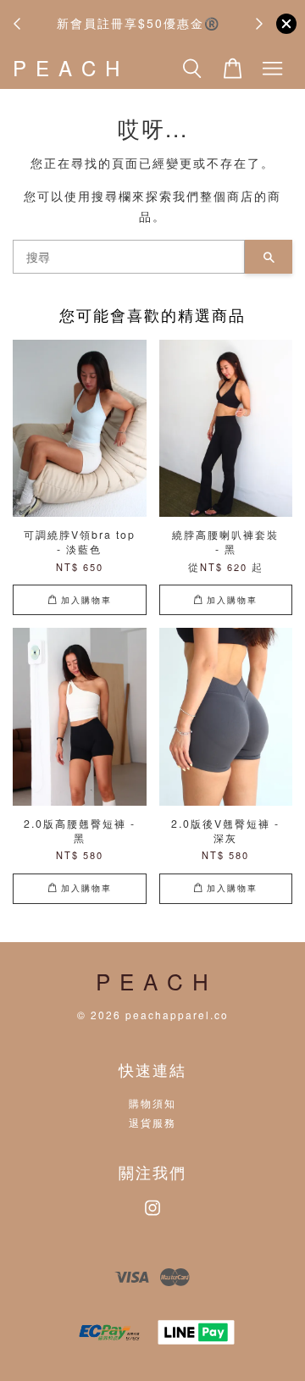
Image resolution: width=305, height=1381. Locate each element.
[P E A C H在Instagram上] (152, 1215)
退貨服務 (152, 1122)
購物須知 (152, 1102)
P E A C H (67, 68)
